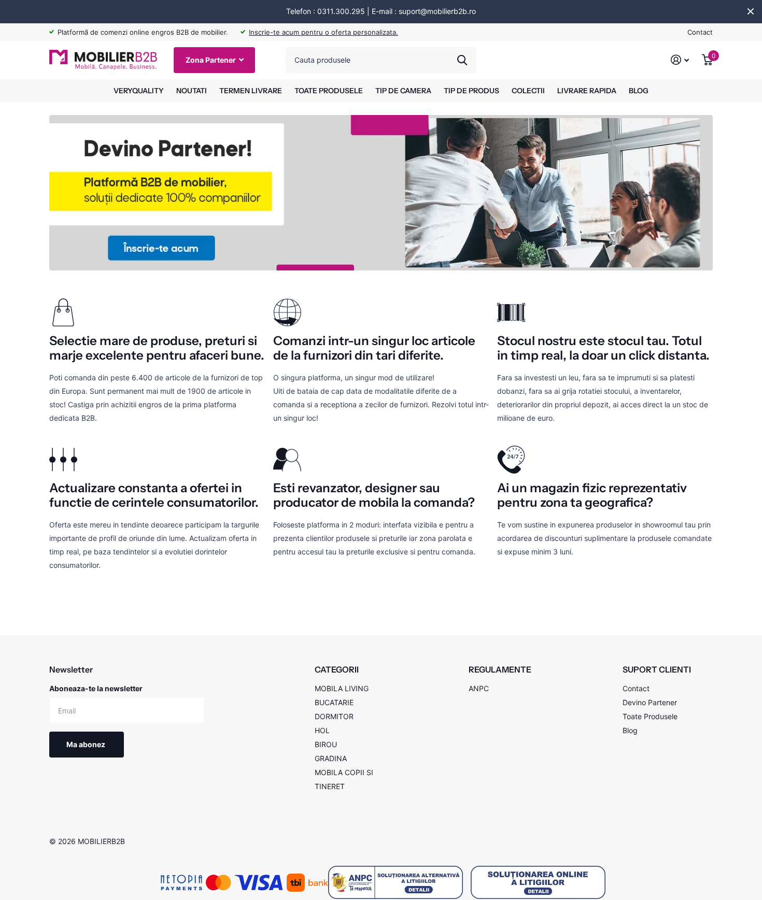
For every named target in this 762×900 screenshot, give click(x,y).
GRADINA (331, 758)
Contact (700, 32)
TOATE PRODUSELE (328, 90)
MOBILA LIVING (342, 688)
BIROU (326, 744)
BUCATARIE (334, 702)
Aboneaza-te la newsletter (96, 688)
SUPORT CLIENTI (657, 669)
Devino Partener (650, 702)
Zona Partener (211, 59)
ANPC (479, 688)
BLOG (638, 90)
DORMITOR (334, 716)
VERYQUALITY (139, 90)
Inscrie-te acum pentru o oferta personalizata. (323, 32)
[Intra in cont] (680, 60)
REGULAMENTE (500, 669)
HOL (322, 730)
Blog (630, 730)
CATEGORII (337, 669)
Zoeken (462, 60)
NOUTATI (191, 90)
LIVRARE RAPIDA (586, 90)
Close (750, 11)
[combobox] (381, 60)
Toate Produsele (650, 716)
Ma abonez (86, 744)
